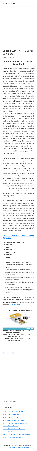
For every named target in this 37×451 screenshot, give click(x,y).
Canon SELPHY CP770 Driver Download (18, 236)
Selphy (12, 353)
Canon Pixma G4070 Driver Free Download (15, 423)
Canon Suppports (9, 3)
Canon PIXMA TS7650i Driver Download (14, 411)
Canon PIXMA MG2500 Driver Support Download (16, 434)
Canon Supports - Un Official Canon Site (18, 447)
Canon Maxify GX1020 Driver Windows (13, 420)
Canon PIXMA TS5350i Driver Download (14, 429)
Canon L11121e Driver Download (12, 437)
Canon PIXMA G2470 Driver (10, 426)
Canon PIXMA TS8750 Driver (11, 432)
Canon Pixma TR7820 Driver (11, 414)
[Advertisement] (18, 30)
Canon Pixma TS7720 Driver (11, 417)
